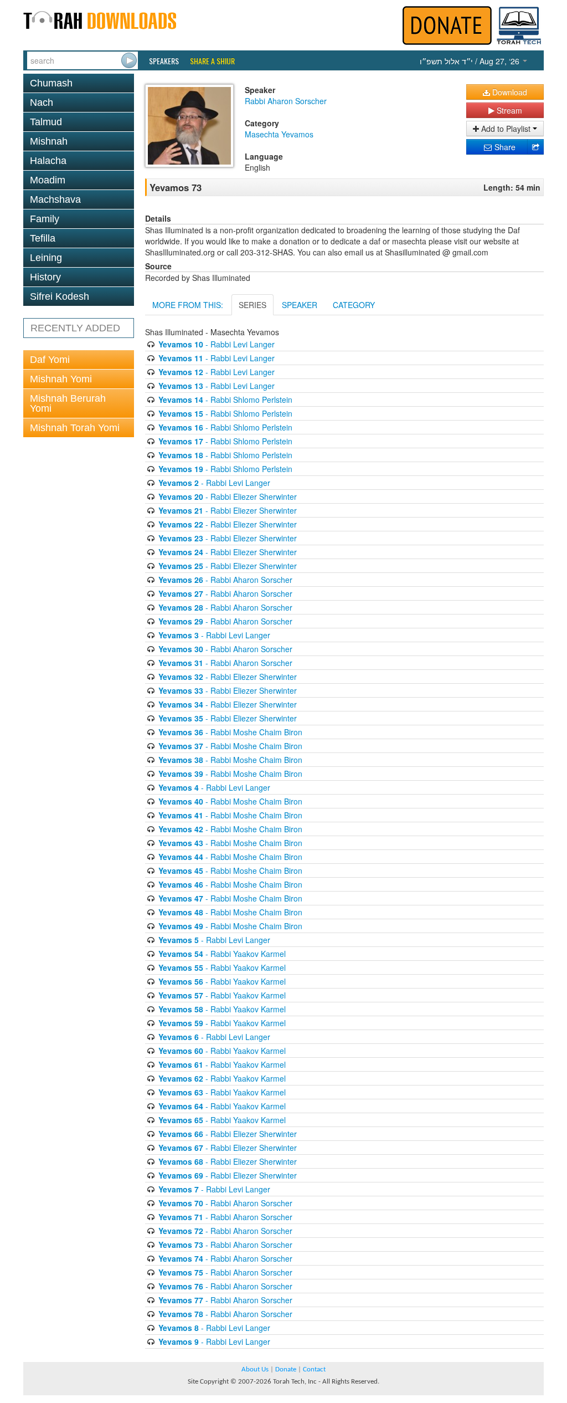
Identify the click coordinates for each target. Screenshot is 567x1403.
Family (44, 218)
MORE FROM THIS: (187, 304)
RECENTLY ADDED (75, 328)
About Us (255, 1369)
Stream (508, 110)
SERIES (252, 304)
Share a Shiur (212, 60)
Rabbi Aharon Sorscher (286, 100)
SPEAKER (299, 304)
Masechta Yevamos (279, 134)
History (45, 277)
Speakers (164, 60)
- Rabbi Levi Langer (216, 344)
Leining (46, 257)
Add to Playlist (506, 128)
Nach (41, 102)
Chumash (51, 83)
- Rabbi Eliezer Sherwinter (227, 496)
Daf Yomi (50, 359)
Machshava (55, 199)
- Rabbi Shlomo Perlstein (225, 399)
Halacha (48, 160)
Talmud (46, 121)
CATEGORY (354, 304)
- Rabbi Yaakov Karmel (222, 953)
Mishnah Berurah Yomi (68, 403)
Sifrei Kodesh (59, 296)
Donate (285, 1369)
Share (504, 146)
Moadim (47, 180)
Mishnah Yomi (61, 379)
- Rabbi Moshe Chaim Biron (230, 732)
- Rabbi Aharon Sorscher (225, 579)
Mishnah (49, 141)
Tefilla (42, 238)
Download (508, 92)
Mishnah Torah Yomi (75, 427)
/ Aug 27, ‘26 (471, 60)
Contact (314, 1369)
